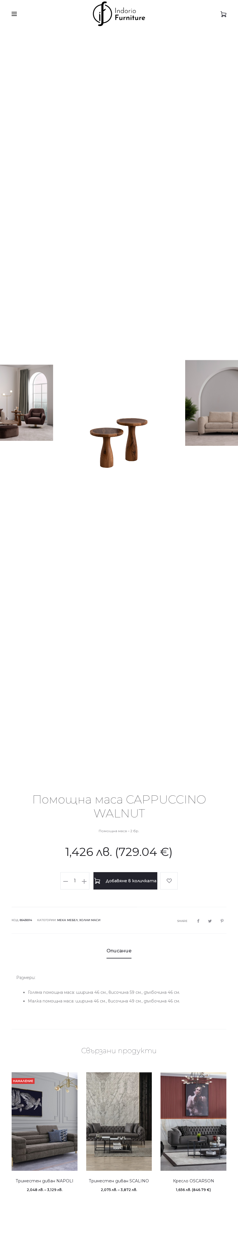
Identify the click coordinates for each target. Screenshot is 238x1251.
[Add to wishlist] (169, 881)
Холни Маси (89, 920)
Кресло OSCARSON (193, 1181)
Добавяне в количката (130, 880)
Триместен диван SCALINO (119, 1181)
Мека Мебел (67, 920)
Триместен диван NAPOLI (44, 1181)
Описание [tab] (119, 951)
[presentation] (20, 403)
